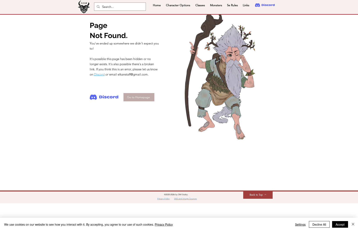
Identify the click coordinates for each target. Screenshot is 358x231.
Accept (340, 224)
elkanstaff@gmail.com (133, 74)
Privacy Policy (164, 224)
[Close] (353, 224)
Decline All (319, 224)
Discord (99, 74)
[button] (178, 5)
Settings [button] (300, 224)
